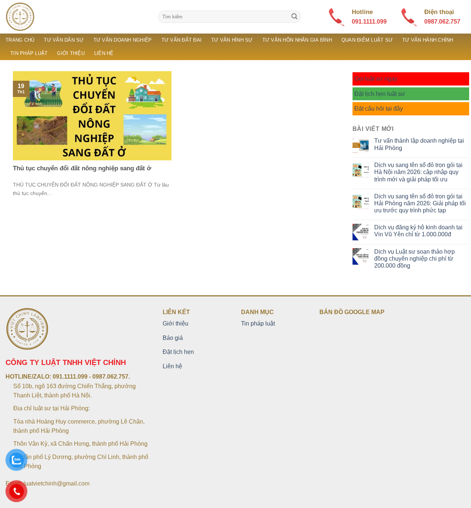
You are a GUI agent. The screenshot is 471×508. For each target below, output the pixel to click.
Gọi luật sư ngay (375, 79)
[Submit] (294, 17)
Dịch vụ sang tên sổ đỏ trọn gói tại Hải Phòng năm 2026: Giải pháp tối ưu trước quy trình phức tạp (420, 203)
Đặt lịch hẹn (178, 352)
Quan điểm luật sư (367, 40)
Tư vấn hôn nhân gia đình (297, 40)
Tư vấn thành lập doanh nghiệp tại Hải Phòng (419, 144)
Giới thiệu (71, 53)
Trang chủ (20, 40)
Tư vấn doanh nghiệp (122, 40)
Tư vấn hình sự (232, 40)
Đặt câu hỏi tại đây (378, 108)
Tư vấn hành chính (427, 40)
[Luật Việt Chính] (76, 17)
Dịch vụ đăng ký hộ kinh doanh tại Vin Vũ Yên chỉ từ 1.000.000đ (418, 230)
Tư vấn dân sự (64, 40)
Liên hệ (104, 53)
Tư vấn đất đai (182, 40)
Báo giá (173, 338)
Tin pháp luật (28, 53)
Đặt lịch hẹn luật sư (379, 94)
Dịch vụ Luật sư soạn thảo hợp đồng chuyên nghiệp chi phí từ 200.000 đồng (414, 258)
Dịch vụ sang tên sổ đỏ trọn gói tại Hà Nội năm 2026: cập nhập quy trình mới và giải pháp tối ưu (418, 172)
